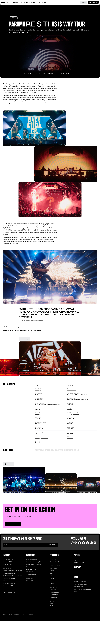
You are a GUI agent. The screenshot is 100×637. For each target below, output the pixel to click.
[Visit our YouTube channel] (83, 542)
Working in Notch (7, 562)
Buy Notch (76, 560)
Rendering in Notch (8, 564)
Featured (41, 74)
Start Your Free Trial (55, 562)
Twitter (59, 450)
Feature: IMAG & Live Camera (51, 74)
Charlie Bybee (38, 390)
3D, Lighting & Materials (9, 578)
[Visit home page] (6, 2)
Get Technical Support (56, 606)
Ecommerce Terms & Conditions (82, 589)
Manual (52, 570)
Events (52, 583)
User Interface (54, 594)
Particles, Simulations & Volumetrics (12, 570)
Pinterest (68, 450)
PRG (36, 433)
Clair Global (70, 433)
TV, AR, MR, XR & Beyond (9, 586)
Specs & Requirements (9, 592)
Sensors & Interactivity (9, 583)
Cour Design (31, 74)
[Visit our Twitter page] (75, 542)
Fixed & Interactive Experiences (34, 567)
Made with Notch (31, 581)
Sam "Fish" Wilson (71, 390)
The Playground (87, 394)
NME (4, 330)
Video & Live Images (8, 581)
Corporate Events (31, 569)
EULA (75, 592)
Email (76, 450)
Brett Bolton (76, 414)
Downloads (53, 589)
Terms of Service (36, 616)
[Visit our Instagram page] (72, 542)
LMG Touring (70, 428)
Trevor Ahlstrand (11, 86)
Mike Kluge (12, 230)
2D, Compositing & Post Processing (12, 576)
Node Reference (54, 592)
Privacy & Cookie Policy (80, 581)
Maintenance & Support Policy (82, 584)
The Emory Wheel (13, 330)
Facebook (49, 450)
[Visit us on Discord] (94, 542)
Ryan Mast (37, 423)
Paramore (41, 86)
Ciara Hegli (69, 409)
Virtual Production (31, 574)
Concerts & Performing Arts (33, 562)
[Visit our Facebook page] (79, 542)
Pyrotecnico (70, 438)
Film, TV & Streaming (31, 572)
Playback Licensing (79, 562)
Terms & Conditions (79, 587)
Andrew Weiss (70, 385)
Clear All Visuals (84, 399)
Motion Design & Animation (33, 564)
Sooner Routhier (51, 84)
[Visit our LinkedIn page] (87, 542)
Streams (52, 581)
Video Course (53, 568)
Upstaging (37, 438)
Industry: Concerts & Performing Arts (67, 74)
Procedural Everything (9, 573)
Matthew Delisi (38, 418)
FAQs (51, 603)
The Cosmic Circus (25, 330)
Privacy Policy (44, 616)
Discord (52, 573)
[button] (22, 339)
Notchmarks (53, 597)
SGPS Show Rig (44, 438)
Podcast (52, 578)
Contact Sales (77, 572)
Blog (51, 576)
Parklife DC (36, 330)
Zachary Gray (38, 443)
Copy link (39, 450)
